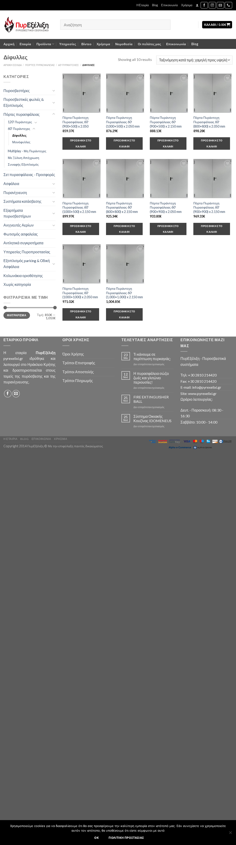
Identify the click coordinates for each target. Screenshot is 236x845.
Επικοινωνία (169, 5)
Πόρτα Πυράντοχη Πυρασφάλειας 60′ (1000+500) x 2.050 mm (123, 122)
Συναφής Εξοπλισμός (23, 164)
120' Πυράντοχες (20, 122)
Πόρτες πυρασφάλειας (40, 64)
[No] (230, 834)
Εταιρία (25, 44)
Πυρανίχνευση (15, 192)
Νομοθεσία (124, 44)
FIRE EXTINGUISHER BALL (151, 399)
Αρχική (9, 44)
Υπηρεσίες (67, 44)
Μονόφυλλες (21, 142)
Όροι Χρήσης (73, 354)
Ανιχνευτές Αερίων (18, 225)
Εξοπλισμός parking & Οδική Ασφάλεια (26, 263)
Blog (155, 5)
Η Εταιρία (142, 5)
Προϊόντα (43, 44)
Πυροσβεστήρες (16, 90)
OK (96, 837)
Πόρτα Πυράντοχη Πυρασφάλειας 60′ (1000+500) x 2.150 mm (79, 207)
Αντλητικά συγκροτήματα (23, 243)
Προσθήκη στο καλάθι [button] (80, 143)
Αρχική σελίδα (12, 64)
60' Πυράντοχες (68, 64)
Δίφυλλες (19, 135)
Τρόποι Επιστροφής (78, 363)
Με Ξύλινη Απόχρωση (23, 158)
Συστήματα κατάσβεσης (22, 201)
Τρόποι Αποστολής (78, 372)
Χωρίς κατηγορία (17, 284)
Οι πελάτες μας (149, 44)
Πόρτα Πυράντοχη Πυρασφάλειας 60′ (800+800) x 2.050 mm (209, 122)
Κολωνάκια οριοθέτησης (23, 275)
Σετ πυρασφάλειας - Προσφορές (29, 174)
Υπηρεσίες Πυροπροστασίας (26, 252)
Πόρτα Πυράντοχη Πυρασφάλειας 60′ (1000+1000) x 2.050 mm (80, 293)
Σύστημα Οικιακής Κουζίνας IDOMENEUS (152, 418)
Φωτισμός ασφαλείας (20, 234)
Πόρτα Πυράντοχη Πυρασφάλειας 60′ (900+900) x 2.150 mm (209, 207)
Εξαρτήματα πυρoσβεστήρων (17, 213)
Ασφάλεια (11, 183)
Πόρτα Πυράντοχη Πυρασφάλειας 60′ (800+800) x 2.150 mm (122, 207)
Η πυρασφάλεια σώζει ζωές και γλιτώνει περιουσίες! (151, 377)
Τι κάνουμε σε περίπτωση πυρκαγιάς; (152, 356)
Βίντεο (86, 44)
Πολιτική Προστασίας (126, 837)
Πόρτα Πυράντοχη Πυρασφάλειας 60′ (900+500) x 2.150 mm (166, 122)
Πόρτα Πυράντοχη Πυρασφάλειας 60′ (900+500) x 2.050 (75, 122)
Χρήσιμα (186, 5)
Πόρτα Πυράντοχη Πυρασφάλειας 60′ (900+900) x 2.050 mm (166, 207)
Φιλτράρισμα (16, 315)
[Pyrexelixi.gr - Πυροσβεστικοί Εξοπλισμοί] (28, 24)
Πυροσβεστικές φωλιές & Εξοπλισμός (23, 102)
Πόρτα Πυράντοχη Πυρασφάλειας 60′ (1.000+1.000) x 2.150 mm (124, 293)
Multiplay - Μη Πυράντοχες (27, 151)
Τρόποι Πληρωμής (77, 380)
